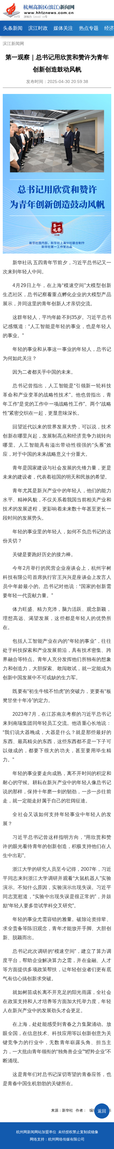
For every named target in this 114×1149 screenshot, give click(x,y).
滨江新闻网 (13, 43)
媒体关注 (63, 28)
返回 (102, 1111)
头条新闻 (12, 28)
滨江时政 (38, 28)
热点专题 (88, 28)
